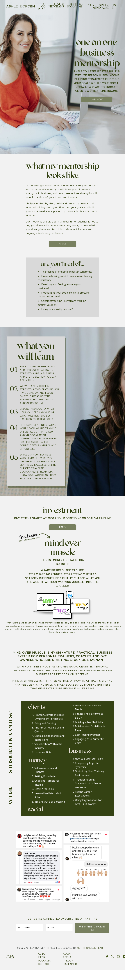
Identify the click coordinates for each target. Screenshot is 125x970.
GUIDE (41, 954)
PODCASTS (44, 960)
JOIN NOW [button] (97, 99)
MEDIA (42, 957)
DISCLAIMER (70, 964)
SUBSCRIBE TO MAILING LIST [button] (92, 928)
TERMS (67, 957)
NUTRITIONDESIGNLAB (90, 948)
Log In (114, 6)
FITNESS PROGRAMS (56, 6)
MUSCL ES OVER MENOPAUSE (98, 6)
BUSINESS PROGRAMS (74, 6)
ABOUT (67, 954)
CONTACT (43, 964)
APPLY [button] (62, 244)
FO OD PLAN (41, 6)
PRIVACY (68, 960)
